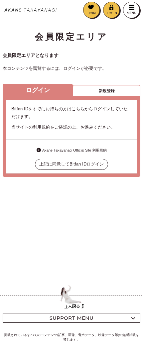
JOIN (92, 13)
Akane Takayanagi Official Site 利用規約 (74, 150)
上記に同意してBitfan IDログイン (71, 164)
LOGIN (112, 13)
